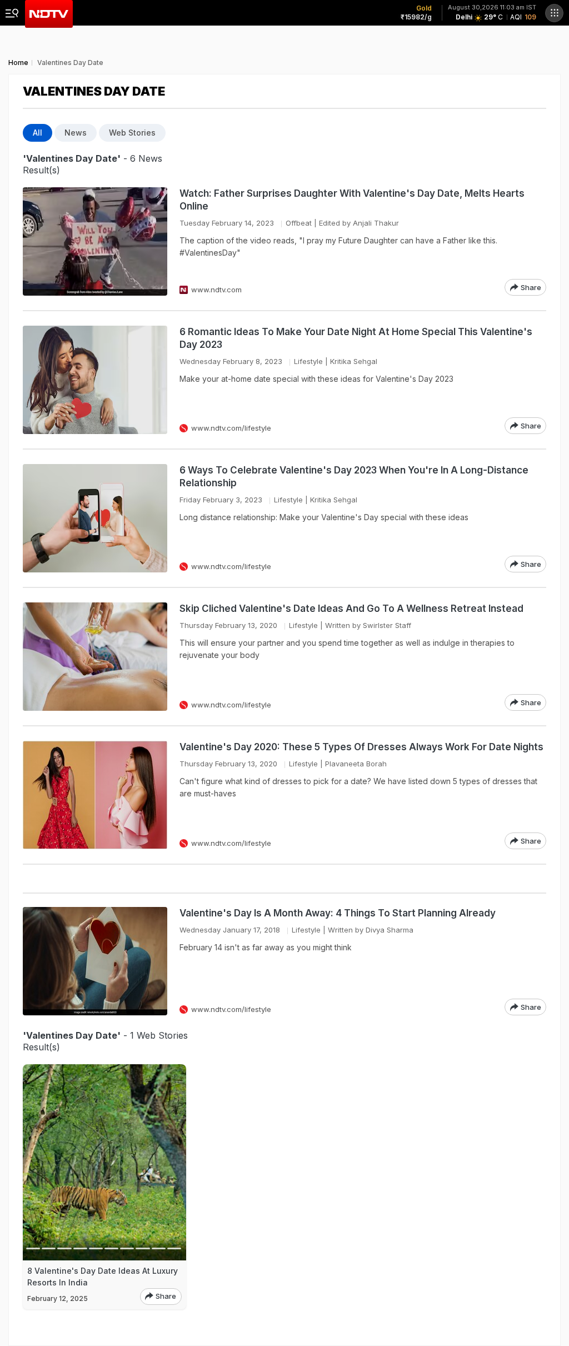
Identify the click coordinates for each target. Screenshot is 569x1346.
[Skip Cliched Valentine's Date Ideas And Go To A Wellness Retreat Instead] (95, 656)
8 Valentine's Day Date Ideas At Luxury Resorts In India (102, 1276)
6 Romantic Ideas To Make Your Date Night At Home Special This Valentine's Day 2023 (355, 338)
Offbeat (299, 222)
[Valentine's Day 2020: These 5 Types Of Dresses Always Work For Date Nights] (95, 795)
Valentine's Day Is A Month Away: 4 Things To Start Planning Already (337, 913)
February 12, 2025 (57, 1298)
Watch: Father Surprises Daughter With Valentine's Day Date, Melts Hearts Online (352, 200)
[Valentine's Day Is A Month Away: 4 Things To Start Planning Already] (95, 961)
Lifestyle (308, 361)
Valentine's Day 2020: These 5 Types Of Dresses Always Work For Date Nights (361, 746)
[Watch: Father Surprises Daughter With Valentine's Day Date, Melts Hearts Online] (95, 241)
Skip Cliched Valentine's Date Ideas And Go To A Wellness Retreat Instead (351, 608)
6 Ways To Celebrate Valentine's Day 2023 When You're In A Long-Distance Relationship (353, 476)
